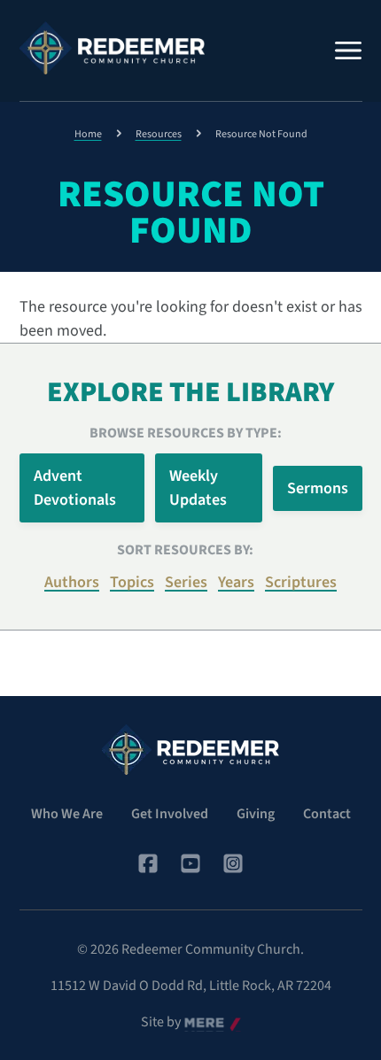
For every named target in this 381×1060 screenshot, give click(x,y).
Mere (199, 1023)
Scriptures (301, 582)
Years (236, 582)
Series (186, 582)
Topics (132, 582)
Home (88, 134)
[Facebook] (148, 863)
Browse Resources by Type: (185, 433)
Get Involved (169, 814)
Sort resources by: (185, 550)
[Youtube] (190, 863)
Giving (256, 814)
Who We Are (67, 814)
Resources (159, 134)
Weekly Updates (198, 488)
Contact (327, 814)
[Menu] (348, 50)
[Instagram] (233, 863)
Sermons (317, 488)
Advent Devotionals (75, 488)
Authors (71, 582)
